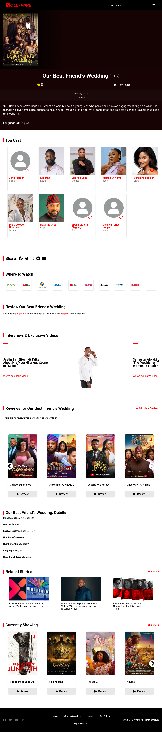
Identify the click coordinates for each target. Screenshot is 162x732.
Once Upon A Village (138, 484)
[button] (154, 5)
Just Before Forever (99, 484)
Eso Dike (45, 177)
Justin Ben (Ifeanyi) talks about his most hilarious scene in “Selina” (25, 363)
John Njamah (16, 177)
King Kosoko (56, 681)
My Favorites (80, 723)
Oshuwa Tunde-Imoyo (112, 226)
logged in (21, 313)
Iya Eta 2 (93, 681)
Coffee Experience (20, 484)
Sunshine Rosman (144, 177)
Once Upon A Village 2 (61, 484)
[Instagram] (22, 720)
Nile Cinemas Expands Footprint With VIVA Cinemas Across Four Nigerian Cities (79, 606)
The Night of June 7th (22, 681)
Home (55, 716)
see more (153, 624)
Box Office (105, 716)
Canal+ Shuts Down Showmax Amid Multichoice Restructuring (26, 605)
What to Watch (71, 716)
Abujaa (131, 681)
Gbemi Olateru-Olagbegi (80, 226)
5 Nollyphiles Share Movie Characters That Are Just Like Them (129, 606)
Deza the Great (48, 224)
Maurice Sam (79, 177)
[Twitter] (10, 720)
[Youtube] (16, 720)
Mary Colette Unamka (16, 226)
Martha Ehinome (112, 177)
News (90, 716)
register (65, 313)
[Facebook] (4, 720)
